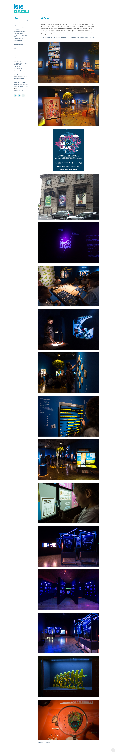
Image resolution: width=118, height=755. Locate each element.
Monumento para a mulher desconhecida (20, 63)
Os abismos (17, 66)
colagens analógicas (19, 78)
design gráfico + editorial (21, 21)
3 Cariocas (16, 55)
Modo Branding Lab (18, 51)
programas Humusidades (20, 25)
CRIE (15, 49)
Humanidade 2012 (18, 90)
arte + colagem (18, 61)
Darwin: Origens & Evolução (21, 86)
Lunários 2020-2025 (19, 38)
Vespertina (16, 47)
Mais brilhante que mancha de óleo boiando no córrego (20, 75)
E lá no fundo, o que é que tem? (20, 35)
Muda (15, 57)
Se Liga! (16, 88)
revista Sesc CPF (18, 68)
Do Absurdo (17, 29)
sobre (16, 18)
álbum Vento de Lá (18, 33)
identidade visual (18, 45)
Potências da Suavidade (20, 23)
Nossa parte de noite (19, 27)
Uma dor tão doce (18, 73)
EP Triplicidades (18, 40)
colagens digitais (18, 71)
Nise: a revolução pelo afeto (21, 84)
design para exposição (20, 82)
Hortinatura (16, 53)
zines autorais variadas (19, 31)
